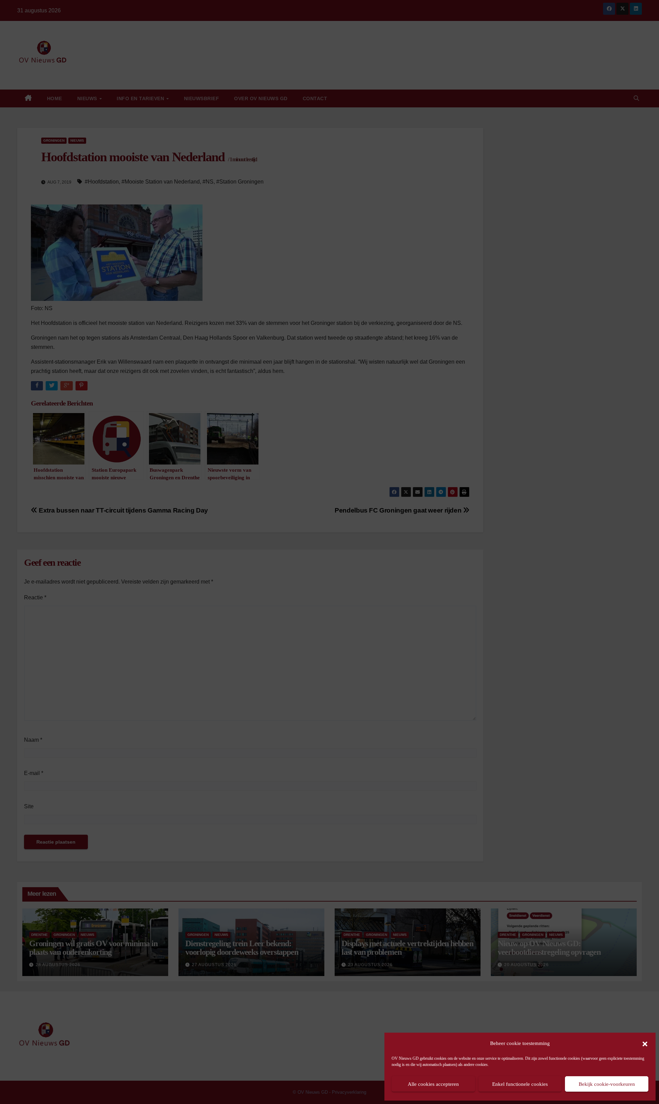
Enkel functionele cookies (520, 1084)
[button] (644, 1043)
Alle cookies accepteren (433, 1084)
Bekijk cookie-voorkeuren (607, 1084)
